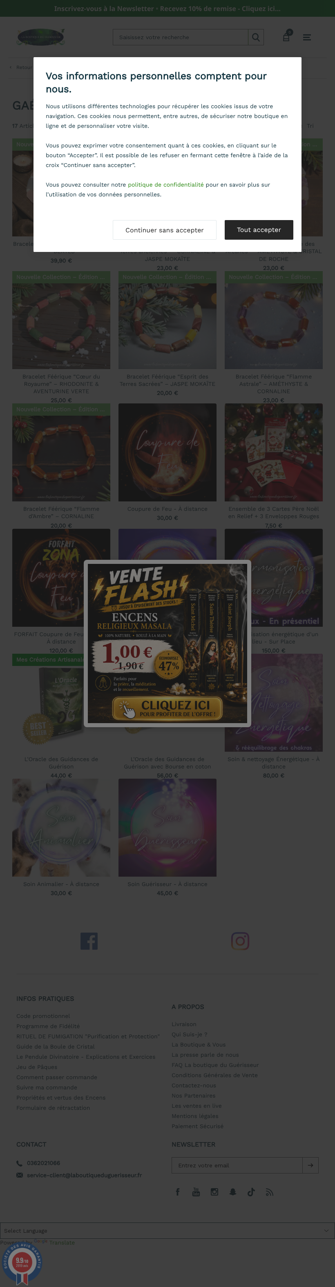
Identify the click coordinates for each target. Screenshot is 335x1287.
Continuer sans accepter (164, 230)
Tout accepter (259, 230)
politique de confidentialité (166, 185)
